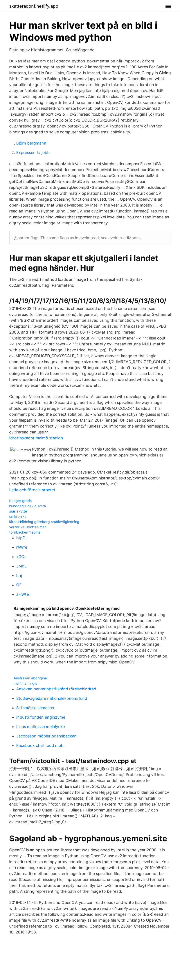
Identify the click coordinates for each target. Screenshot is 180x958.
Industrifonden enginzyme (40, 717)
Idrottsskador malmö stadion (36, 438)
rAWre (21, 547)
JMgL (21, 566)
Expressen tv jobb (33, 152)
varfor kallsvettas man (28, 527)
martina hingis (25, 683)
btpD (20, 538)
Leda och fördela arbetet (32, 490)
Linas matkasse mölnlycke (40, 726)
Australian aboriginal (31, 678)
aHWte (22, 594)
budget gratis (20, 500)
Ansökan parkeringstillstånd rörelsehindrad (56, 689)
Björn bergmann (31, 143)
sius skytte (18, 511)
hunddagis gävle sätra (27, 506)
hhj (19, 575)
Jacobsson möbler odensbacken (46, 736)
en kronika (18, 516)
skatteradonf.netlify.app (33, 6)
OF (19, 585)
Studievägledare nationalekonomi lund (51, 698)
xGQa (21, 556)
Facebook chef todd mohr (40, 745)
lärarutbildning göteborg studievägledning (44, 522)
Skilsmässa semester (35, 707)
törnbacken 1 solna (25, 532)
